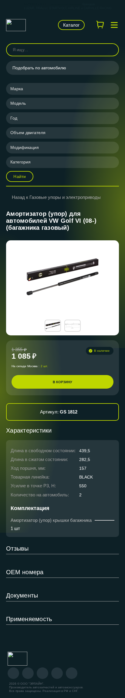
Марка (16, 88)
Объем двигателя (28, 132)
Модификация (24, 147)
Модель (18, 103)
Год (13, 118)
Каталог (71, 25)
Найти (19, 176)
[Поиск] (111, 49)
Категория (20, 162)
